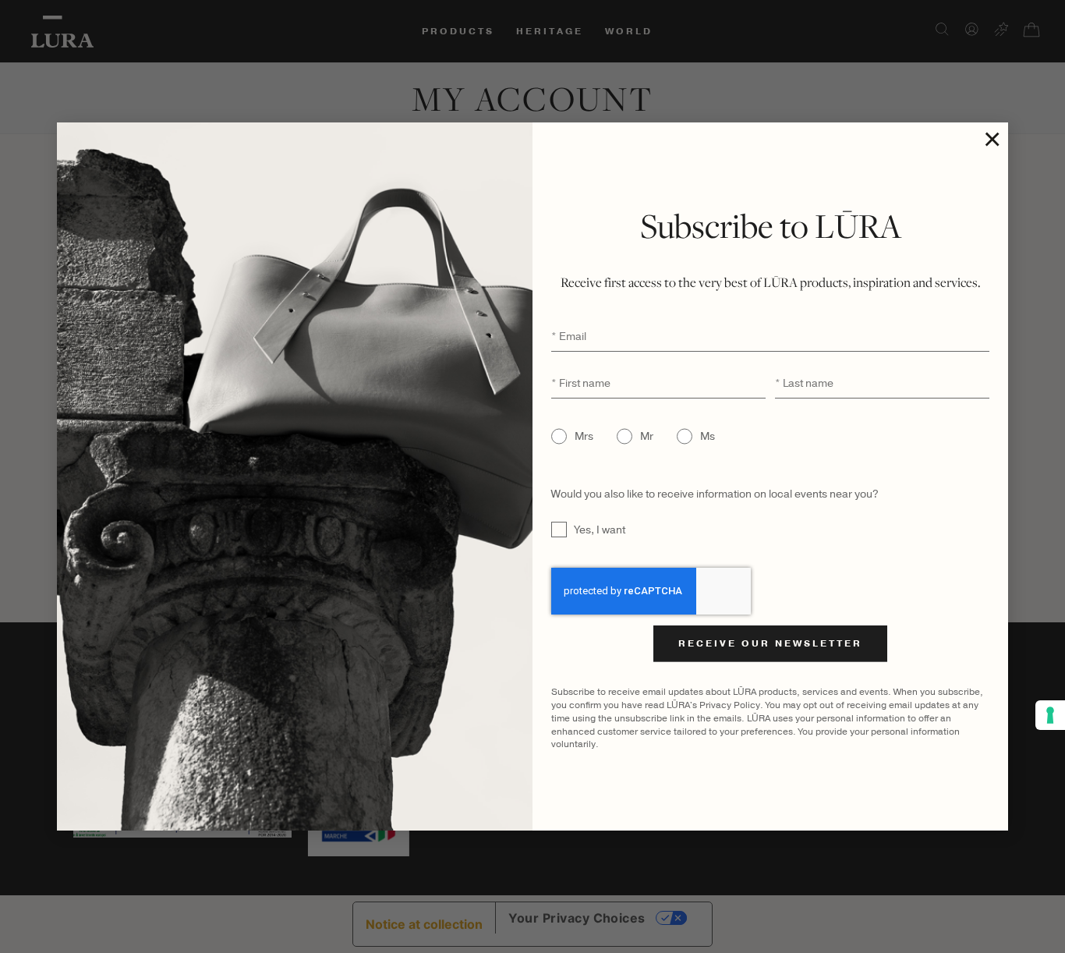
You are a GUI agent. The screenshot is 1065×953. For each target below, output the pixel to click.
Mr (646, 436)
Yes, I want (600, 530)
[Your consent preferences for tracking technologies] (1050, 715)
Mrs (584, 436)
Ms (707, 436)
